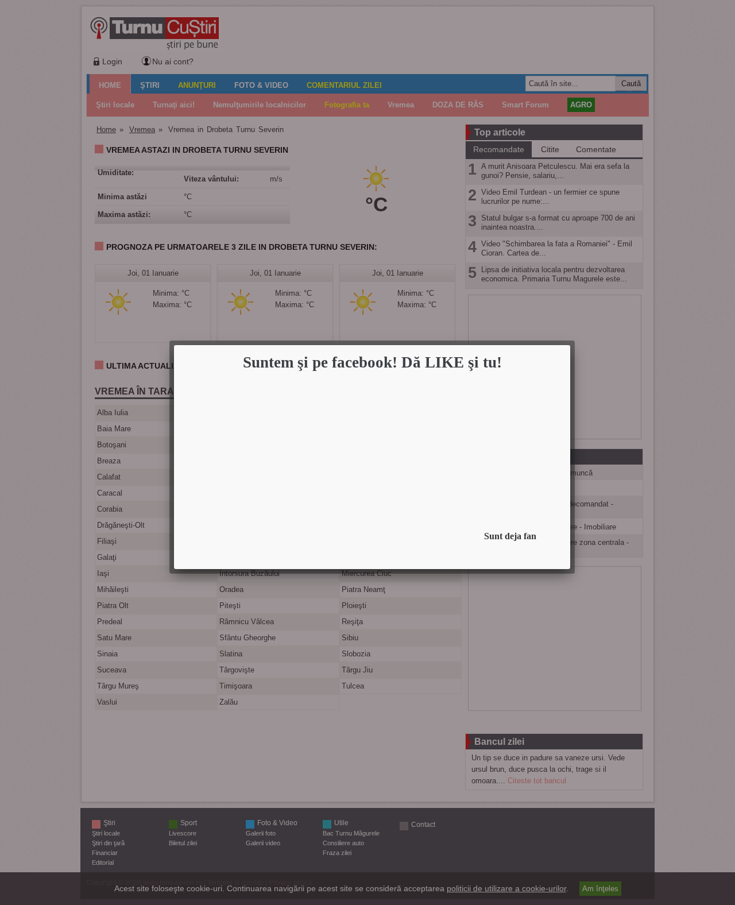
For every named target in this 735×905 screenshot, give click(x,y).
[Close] (567, 348)
